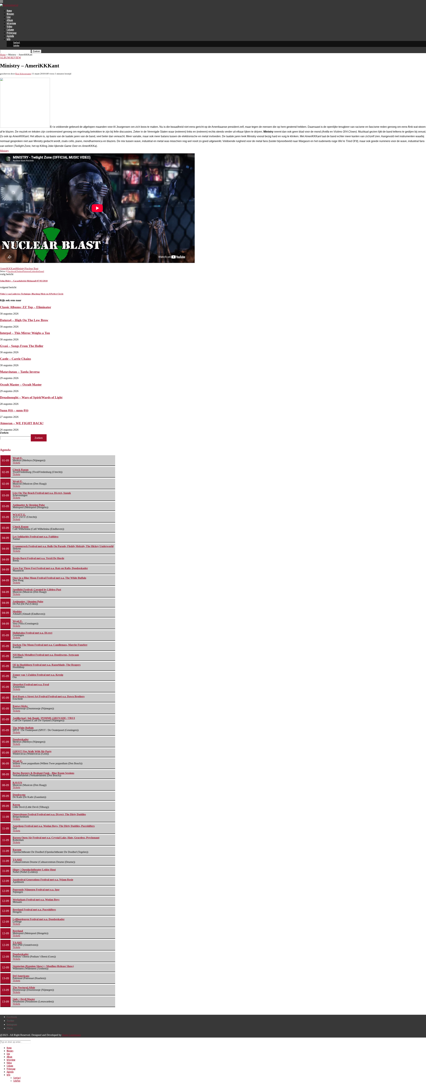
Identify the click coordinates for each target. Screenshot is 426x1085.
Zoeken (4, 432)
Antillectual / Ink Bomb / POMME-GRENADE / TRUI (44, 718)
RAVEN (17, 782)
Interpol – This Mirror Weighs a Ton (25, 333)
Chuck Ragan (20, 469)
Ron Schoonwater (23, 73)
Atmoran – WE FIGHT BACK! (21, 423)
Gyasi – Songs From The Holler (21, 346)
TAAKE (17, 859)
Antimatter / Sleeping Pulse (28, 601)
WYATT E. (19, 514)
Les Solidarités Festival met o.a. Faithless (35, 536)
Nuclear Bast (31, 268)
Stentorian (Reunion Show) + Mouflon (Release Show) (43, 966)
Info (8, 39)
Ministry (4, 150)
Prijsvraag (11, 33)
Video (9, 26)
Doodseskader (21, 739)
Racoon (17, 849)
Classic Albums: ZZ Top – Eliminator (25, 307)
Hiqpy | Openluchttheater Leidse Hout (34, 869)
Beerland (18, 930)
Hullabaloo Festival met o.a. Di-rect (32, 632)
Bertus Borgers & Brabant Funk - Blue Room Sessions (43, 773)
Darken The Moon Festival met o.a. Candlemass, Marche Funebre (50, 644)
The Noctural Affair (24, 987)
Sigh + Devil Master (24, 999)
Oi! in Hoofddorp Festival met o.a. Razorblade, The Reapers (47, 664)
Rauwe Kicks (20, 706)
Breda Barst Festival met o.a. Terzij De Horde (38, 558)
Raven (16, 804)
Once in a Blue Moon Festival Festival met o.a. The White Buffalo (49, 577)
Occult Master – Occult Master (21, 384)
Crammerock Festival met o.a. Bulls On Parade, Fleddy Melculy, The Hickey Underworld (63, 546)
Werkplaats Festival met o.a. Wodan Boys (36, 899)
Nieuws (10, 14)
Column (10, 29)
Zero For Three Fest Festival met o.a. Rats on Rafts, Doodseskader (50, 568)
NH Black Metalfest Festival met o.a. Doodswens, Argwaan (46, 654)
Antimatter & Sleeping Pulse (29, 505)
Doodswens (19, 794)
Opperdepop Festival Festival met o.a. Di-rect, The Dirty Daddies (49, 814)
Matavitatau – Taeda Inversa (20, 371)
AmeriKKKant (8, 268)
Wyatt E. (18, 458)
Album (10, 20)
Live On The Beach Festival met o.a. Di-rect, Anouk (42, 493)
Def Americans (21, 975)
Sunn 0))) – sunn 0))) (14, 410)
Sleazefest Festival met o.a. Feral (31, 684)
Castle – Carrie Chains (15, 359)
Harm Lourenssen (71, 1035)
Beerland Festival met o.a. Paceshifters (34, 909)
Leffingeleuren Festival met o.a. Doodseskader (39, 919)
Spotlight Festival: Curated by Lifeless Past (37, 589)
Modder (17, 611)
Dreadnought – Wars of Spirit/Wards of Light (31, 397)
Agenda (10, 36)
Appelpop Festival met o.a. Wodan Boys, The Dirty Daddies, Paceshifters (54, 826)
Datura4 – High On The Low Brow (24, 320)
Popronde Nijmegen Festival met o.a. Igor (36, 889)
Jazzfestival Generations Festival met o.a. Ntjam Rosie (43, 879)
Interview (11, 23)
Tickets (16, 462)
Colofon (16, 46)
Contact (16, 43)
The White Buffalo (23, 727)
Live (8, 17)
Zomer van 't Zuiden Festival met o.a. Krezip (38, 674)
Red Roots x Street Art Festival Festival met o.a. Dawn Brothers (49, 696)
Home (9, 10)
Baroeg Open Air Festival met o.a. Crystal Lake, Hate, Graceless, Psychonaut (56, 837)
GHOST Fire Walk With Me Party (32, 751)
